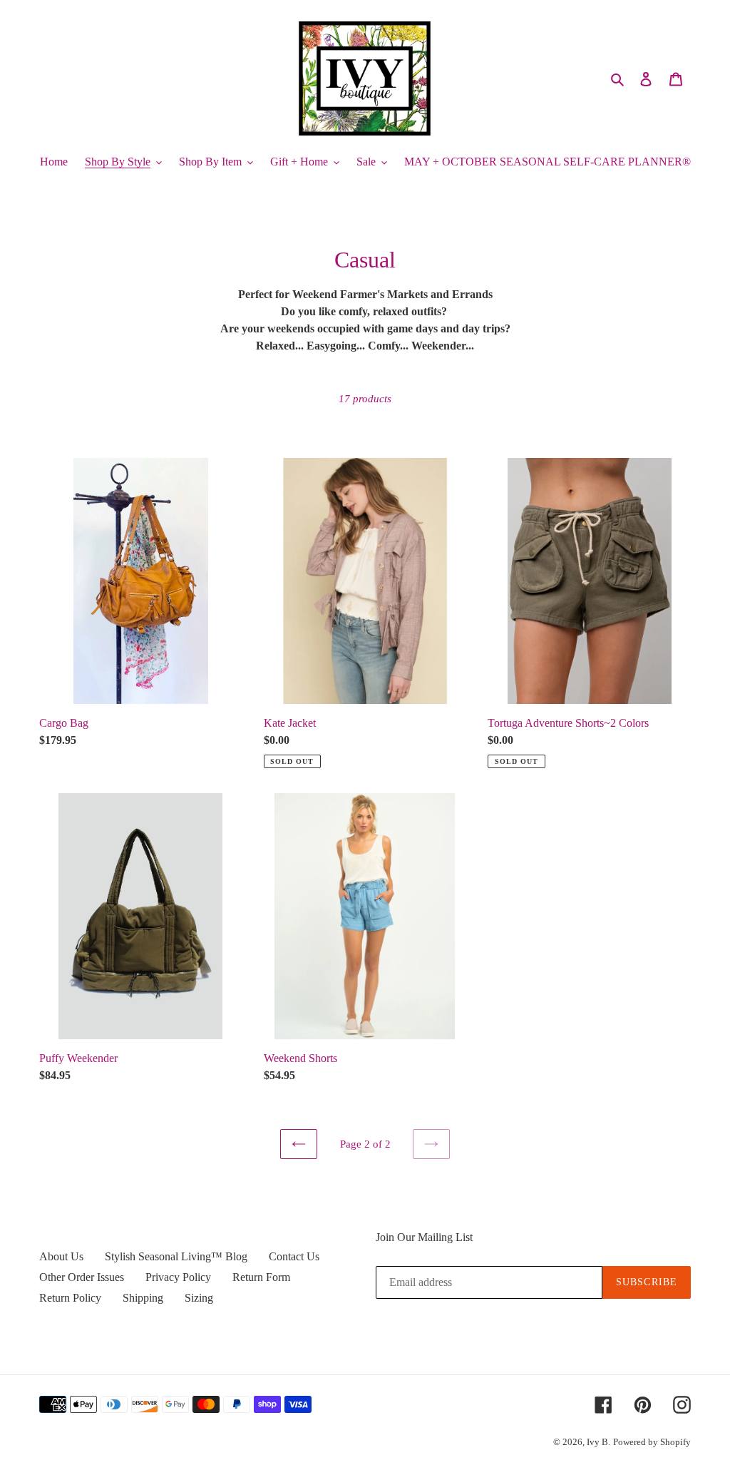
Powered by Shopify (652, 1441)
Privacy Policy (178, 1277)
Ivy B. (598, 1441)
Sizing (199, 1298)
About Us (61, 1256)
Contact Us (294, 1256)
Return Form (261, 1277)
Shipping (143, 1298)
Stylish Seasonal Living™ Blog (176, 1256)
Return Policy (70, 1298)
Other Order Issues (81, 1277)
